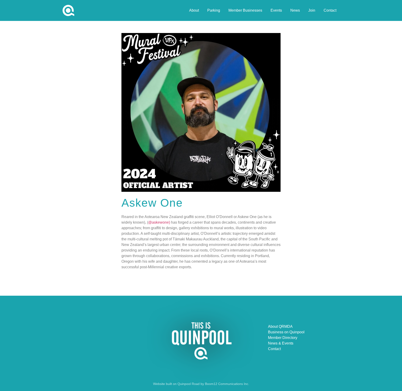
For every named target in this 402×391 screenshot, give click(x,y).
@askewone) (159, 222)
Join (311, 10)
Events (276, 10)
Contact (330, 10)
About (194, 10)
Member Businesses (245, 10)
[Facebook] (109, 338)
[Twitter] (119, 338)
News (295, 10)
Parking (213, 10)
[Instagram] (130, 338)
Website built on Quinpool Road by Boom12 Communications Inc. (201, 384)
